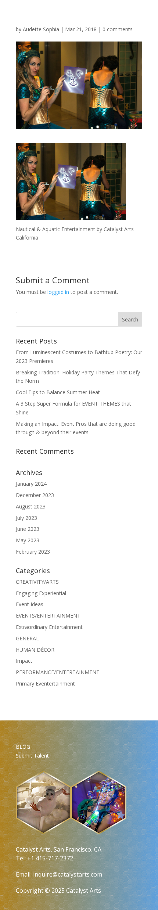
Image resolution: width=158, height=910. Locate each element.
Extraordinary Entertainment (49, 626)
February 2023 (33, 551)
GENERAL (27, 638)
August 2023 (31, 506)
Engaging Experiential (41, 593)
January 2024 (31, 483)
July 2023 (26, 517)
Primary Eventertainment (45, 683)
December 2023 (35, 495)
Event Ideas (29, 604)
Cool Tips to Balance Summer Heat (58, 392)
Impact (24, 660)
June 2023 (27, 528)
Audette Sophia (41, 29)
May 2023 (27, 540)
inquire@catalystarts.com (67, 874)
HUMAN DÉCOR (35, 649)
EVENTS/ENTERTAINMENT (48, 615)
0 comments (118, 29)
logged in (58, 291)
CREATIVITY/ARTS (37, 581)
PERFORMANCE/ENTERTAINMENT (58, 672)
